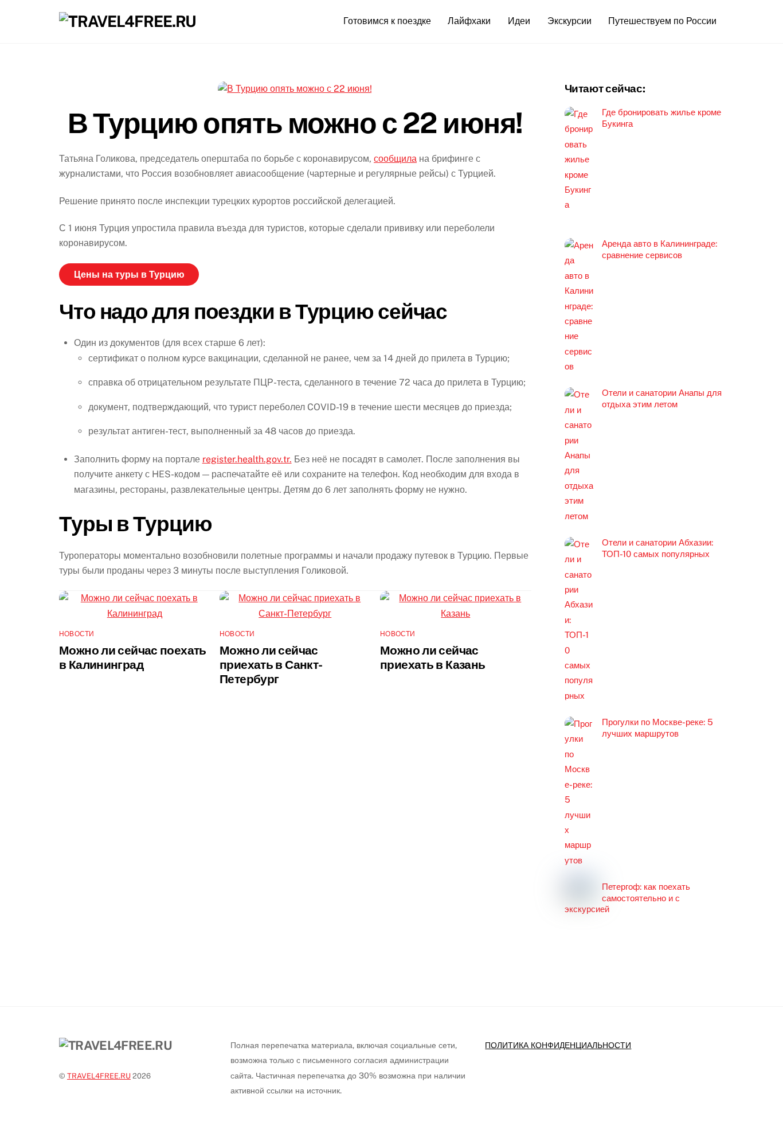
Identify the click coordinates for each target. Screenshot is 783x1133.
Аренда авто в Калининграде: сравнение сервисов (659, 249)
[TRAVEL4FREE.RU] (127, 21)
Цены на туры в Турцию (129, 274)
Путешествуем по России (662, 20)
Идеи (519, 20)
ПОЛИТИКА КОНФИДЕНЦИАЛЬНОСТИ (558, 1045)
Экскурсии (569, 20)
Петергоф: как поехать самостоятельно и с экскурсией (627, 898)
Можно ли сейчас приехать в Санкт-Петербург (271, 664)
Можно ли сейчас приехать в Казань (432, 657)
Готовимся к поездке (387, 20)
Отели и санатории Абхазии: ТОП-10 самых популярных (657, 548)
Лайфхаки (469, 20)
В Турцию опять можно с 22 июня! (295, 122)
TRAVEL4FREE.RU (99, 1076)
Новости (77, 634)
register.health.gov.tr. (247, 459)
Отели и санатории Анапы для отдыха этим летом (662, 398)
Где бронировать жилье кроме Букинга (661, 118)
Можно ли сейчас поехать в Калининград (132, 657)
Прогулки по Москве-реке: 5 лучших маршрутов (657, 727)
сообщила (395, 158)
